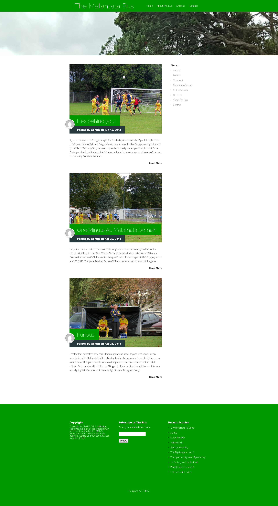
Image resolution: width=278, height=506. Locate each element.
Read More (155, 163)
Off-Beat (177, 95)
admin (95, 129)
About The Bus (164, 6)
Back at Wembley (179, 447)
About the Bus (180, 100)
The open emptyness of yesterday (187, 457)
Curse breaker (177, 437)
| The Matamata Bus (102, 5)
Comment (178, 80)
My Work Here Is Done (182, 427)
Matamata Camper (182, 85)
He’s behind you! (96, 121)
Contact (194, 6)
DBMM (145, 491)
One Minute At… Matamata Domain (117, 230)
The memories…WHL (181, 472)
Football (177, 75)
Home (149, 6)
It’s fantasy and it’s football (183, 462)
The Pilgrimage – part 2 (182, 452)
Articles (180, 6)
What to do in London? (182, 467)
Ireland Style (176, 442)
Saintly (173, 432)
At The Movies (180, 90)
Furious (85, 335)
